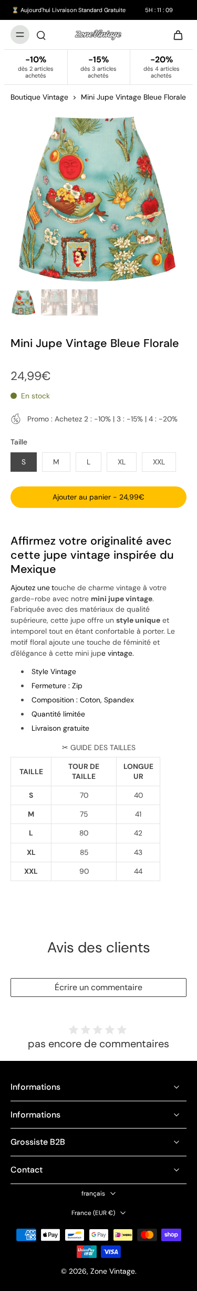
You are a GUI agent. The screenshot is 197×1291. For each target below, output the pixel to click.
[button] (98, 497)
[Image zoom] (98, 197)
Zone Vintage (112, 1271)
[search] (41, 34)
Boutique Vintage (39, 97)
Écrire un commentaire (98, 987)
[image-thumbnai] (24, 302)
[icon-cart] (174, 34)
